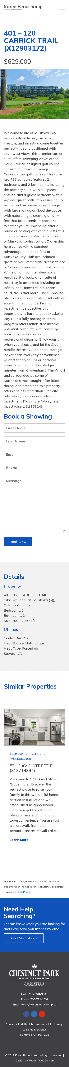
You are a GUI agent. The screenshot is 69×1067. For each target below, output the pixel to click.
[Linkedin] (34, 1014)
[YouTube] (42, 1014)
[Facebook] (26, 1014)
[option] (34, 94)
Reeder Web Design (41, 1060)
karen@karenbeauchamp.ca (39, 1004)
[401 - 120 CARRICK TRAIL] (34, 94)
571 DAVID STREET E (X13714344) (31, 768)
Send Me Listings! (24, 938)
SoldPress (24, 891)
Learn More (19, 839)
